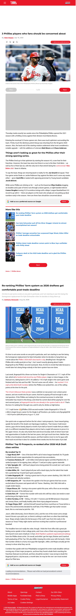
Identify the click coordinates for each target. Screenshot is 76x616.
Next (65, 90)
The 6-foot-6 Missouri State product (19, 392)
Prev (11, 90)
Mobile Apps (12, 596)
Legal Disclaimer (42, 599)
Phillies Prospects (17, 579)
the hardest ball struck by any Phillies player (31, 377)
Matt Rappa (8, 38)
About (10, 592)
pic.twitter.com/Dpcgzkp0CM (59, 412)
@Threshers (43, 412)
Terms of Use (12, 599)
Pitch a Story (40, 596)
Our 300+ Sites (56, 592)
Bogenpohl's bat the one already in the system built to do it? (43, 402)
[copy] (17, 42)
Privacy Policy (56, 596)
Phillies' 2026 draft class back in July (31, 360)
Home (8, 271)
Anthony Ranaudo (11, 300)
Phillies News (16, 271)
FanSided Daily (25, 596)
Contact (39, 592)
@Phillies (24, 409)
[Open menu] (5, 3)
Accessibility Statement (59, 599)
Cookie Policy (25, 599)
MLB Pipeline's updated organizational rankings (53, 534)
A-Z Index (11, 603)
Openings (23, 592)
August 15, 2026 (33, 414)
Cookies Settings (26, 603)
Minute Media (12, 607)
